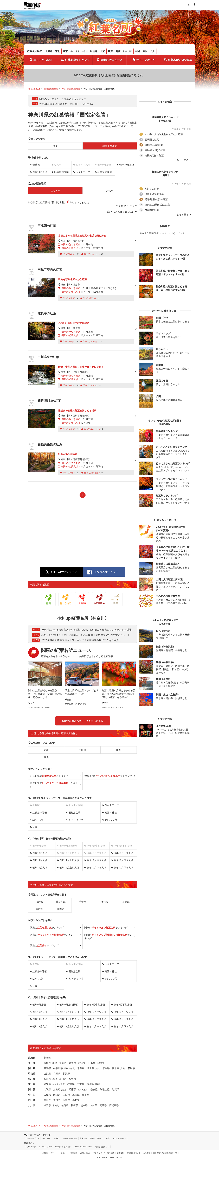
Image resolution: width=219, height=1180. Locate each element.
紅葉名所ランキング (77, 60)
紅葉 (108, 1138)
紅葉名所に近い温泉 (180, 60)
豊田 (62, 1084)
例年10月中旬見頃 (96, 1011)
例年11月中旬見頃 (96, 860)
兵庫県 (72, 1089)
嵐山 (64, 1089)
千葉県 (82, 901)
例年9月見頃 (39, 1004)
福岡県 (47, 1105)
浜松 (97, 1084)
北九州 (55, 1105)
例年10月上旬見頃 (69, 1011)
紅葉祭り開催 (105, 172)
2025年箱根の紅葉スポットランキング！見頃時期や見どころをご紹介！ (81, 640)
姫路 (85, 1089)
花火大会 (83, 1138)
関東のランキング (47, 927)
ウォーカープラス (32, 1138)
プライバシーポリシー (59, 1153)
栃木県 (39, 908)
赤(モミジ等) (111, 819)
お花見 (56, 1138)
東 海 (31, 1084)
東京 (78, 51)
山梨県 (47, 1073)
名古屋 (55, 1084)
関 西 (31, 1089)
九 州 (31, 1105)
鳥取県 (76, 1094)
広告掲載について (133, 1153)
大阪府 (47, 1089)
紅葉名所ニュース (112, 60)
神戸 (79, 1089)
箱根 (46, 750)
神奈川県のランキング (49, 775)
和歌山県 (105, 1089)
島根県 (85, 1094)
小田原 (82, 750)
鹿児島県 (114, 1105)
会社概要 (146, 1153)
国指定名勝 (74, 812)
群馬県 (126, 901)
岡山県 (56, 1094)
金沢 (54, 1079)
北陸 (102, 51)
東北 (57, 51)
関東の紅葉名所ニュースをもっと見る (82, 721)
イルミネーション (119, 1138)
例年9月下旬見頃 (123, 1004)
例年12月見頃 (61, 172)
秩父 (97, 1068)
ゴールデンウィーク (69, 1138)
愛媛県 (56, 1100)
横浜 (46, 757)
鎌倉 (118, 750)
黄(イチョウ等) (76, 819)
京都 (125, 51)
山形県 (91, 1063)
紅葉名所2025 (34, 51)
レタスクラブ (30, 1146)
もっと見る (183, 160)
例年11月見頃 (40, 172)
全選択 (36, 164)
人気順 (109, 190)
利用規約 (44, 1153)
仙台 (54, 1063)
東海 (110, 51)
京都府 (56, 1089)
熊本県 (84, 1105)
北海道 (48, 51)
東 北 (31, 1063)
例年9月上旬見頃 (69, 1004)
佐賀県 (64, 1105)
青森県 (62, 1063)
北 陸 (31, 1078)
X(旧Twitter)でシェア (64, 572)
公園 (35, 827)
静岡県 (90, 1084)
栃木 (72, 51)
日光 (123, 1068)
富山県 (62, 1078)
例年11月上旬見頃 (69, 860)
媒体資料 (120, 1153)
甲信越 (93, 51)
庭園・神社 (111, 812)
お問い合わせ (85, 1153)
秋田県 (82, 1063)
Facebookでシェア (107, 572)
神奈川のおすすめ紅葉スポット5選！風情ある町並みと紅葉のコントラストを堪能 (86, 629)
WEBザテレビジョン (63, 1146)
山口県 (66, 1094)
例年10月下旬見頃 (123, 853)
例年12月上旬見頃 (69, 867)
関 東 (31, 1068)
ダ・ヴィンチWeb (45, 1146)
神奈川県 (61, 901)
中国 (137, 51)
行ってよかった (145, 60)
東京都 (39, 901)
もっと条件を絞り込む (122, 211)
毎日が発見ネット (102, 1146)
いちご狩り (46, 1138)
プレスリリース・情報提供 (103, 1153)
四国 (145, 51)
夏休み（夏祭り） (96, 1138)
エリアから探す (43, 60)
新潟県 (66, 1073)
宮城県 (47, 1063)
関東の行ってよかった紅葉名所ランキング (62, 99)
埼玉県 (104, 901)
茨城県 (60, 908)
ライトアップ (83, 172)
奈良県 (94, 1089)
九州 (152, 51)
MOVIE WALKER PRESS (83, 1146)
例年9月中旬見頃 (96, 1004)
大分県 (93, 1105)
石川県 (47, 1078)
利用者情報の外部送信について (165, 1153)
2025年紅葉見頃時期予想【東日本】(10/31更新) (66, 104)
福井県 (72, 1078)
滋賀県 (115, 1089)
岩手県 (72, 1063)
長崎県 (74, 1105)
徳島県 (66, 1100)
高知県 (76, 1100)
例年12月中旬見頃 (96, 867)
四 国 (31, 1100)
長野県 (56, 1073)
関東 (65, 51)
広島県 (47, 1094)
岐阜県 (71, 1084)
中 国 (31, 1094)
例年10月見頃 (126, 164)
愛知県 (47, 1084)
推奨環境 (73, 1153)
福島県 (101, 1063)
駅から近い (38, 819)
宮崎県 (103, 1105)
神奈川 (84, 51)
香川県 (47, 1100)
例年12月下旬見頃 (123, 867)
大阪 (130, 51)
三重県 (80, 1084)
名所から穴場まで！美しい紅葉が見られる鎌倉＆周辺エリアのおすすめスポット (85, 634)
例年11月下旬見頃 (123, 860)
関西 (118, 51)
